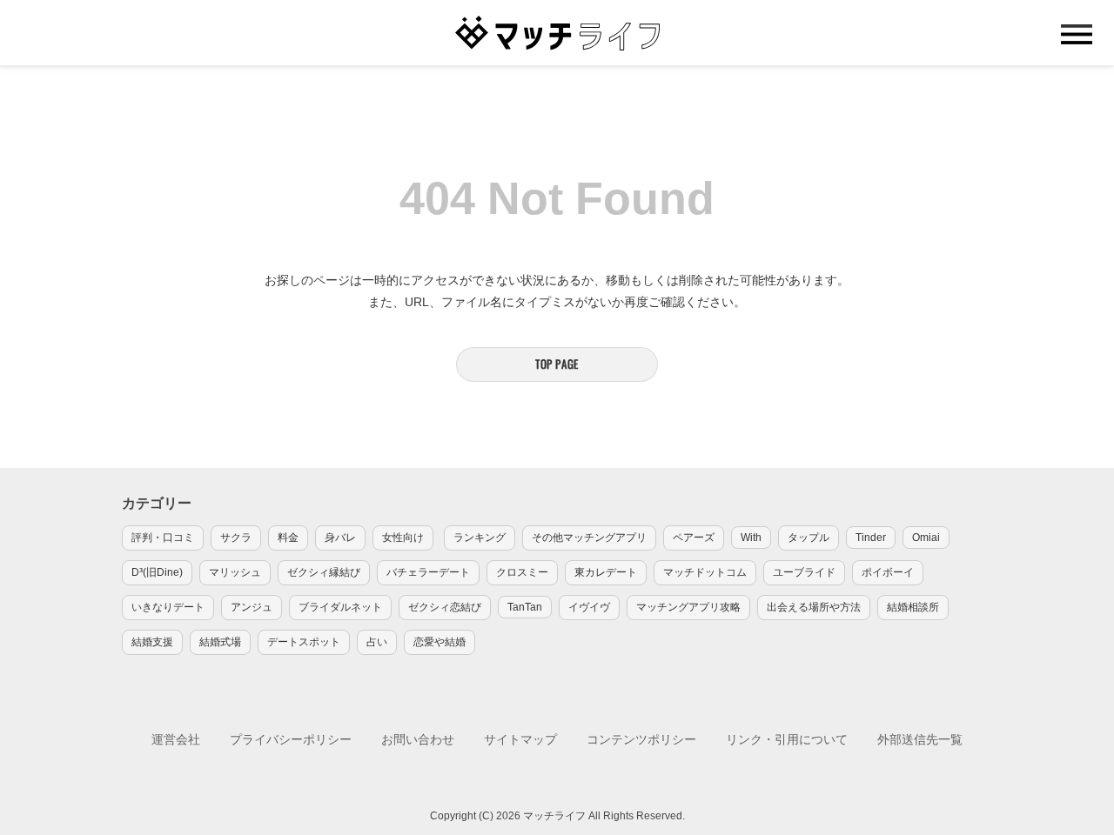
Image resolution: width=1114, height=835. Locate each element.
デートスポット (303, 642)
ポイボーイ (888, 572)
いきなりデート (168, 607)
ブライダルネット (340, 607)
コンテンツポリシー (641, 739)
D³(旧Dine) (157, 572)
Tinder (871, 537)
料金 (288, 537)
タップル (808, 537)
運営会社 (175, 739)
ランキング (479, 537)
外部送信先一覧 (920, 739)
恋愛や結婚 (439, 642)
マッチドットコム (705, 572)
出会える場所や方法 (814, 607)
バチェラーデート (428, 572)
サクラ (236, 537)
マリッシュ (235, 572)
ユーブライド (804, 572)
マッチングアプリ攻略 (688, 607)
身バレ (340, 537)
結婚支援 (152, 642)
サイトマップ (520, 739)
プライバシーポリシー (291, 739)
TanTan (524, 607)
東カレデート (605, 572)
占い (376, 642)
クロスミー (522, 572)
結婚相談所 (913, 607)
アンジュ (251, 607)
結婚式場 (220, 642)
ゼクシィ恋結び (444, 607)
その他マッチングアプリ (589, 537)
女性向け (403, 537)
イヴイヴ (589, 607)
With (751, 537)
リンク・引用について (787, 739)
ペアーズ (694, 537)
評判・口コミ (162, 537)
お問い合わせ (417, 739)
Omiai (926, 537)
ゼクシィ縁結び (323, 572)
